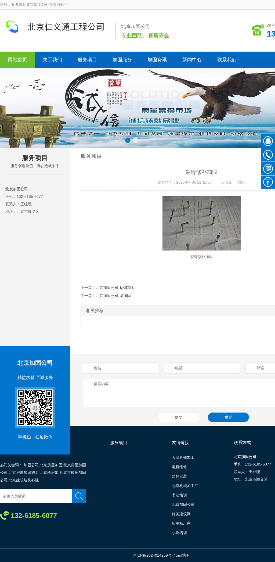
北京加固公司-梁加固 (113, 295)
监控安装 (179, 476)
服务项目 (87, 59)
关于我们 (52, 59)
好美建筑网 (181, 514)
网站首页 (17, 59)
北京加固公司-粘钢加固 (115, 287)
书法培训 (179, 495)
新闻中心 (192, 59)
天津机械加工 (183, 457)
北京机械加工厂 (185, 486)
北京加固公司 (35, 362)
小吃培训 (179, 533)
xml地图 (183, 555)
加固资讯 (157, 59)
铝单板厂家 (181, 523)
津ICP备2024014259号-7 (154, 555)
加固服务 (122, 59)
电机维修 (179, 467)
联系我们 (227, 59)
